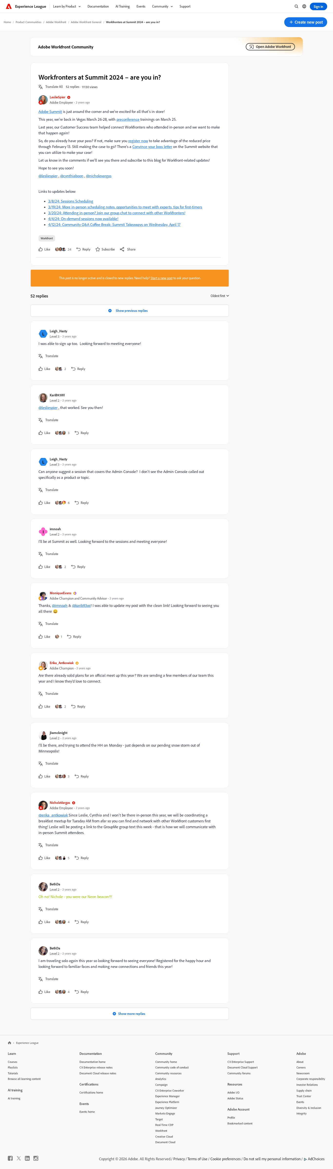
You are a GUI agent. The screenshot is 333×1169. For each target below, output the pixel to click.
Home (7, 22)
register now (138, 140)
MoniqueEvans (60, 593)
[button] (305, 22)
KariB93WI (57, 395)
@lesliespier (48, 175)
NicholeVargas (60, 802)
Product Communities (28, 22)
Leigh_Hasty (58, 331)
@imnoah (60, 605)
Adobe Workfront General (86, 22)
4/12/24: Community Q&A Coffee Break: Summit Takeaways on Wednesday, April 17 (114, 224)
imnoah (55, 529)
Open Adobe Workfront (273, 46)
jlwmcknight (58, 733)
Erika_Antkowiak (62, 663)
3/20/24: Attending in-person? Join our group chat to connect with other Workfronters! (116, 212)
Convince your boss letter (152, 146)
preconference (128, 119)
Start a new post (162, 278)
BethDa (55, 884)
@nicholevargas (98, 175)
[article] (128, 351)
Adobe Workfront (56, 22)
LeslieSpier (57, 97)
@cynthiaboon (71, 175)
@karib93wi (81, 605)
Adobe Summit (50, 111)
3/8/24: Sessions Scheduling (70, 201)
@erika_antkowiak (53, 815)
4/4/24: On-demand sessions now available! (83, 218)
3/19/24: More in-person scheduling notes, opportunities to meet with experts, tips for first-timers (125, 206)
